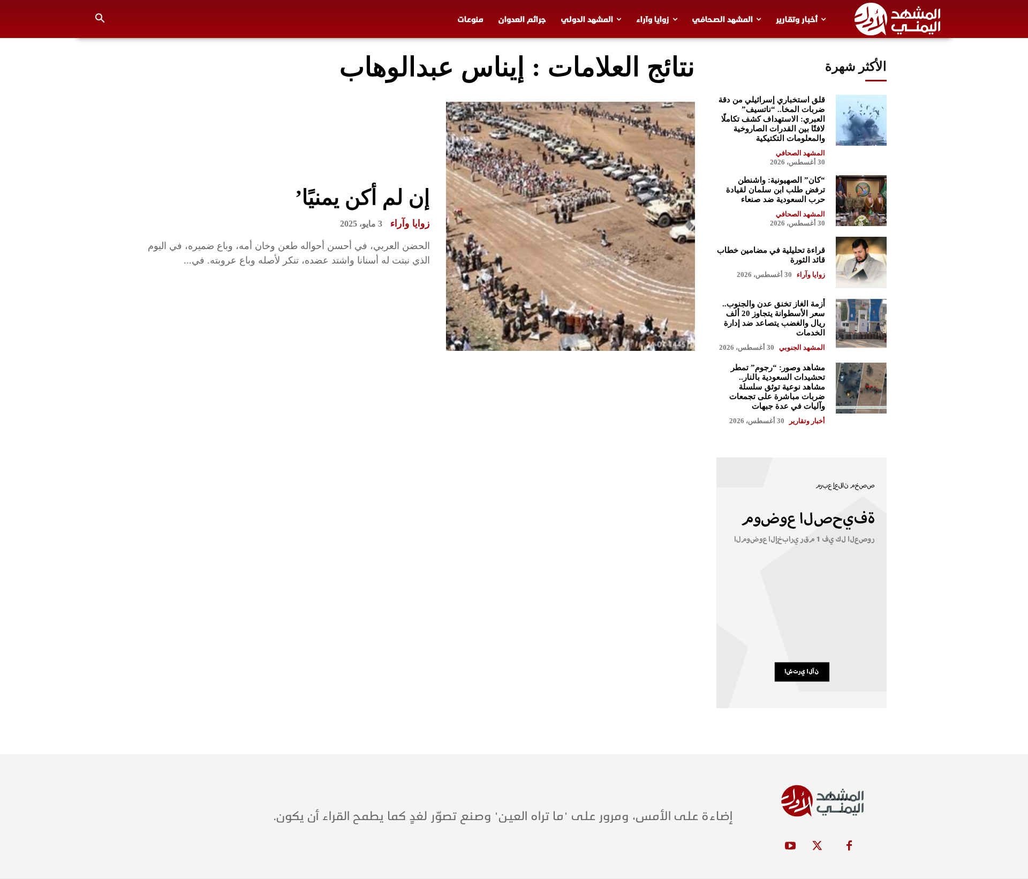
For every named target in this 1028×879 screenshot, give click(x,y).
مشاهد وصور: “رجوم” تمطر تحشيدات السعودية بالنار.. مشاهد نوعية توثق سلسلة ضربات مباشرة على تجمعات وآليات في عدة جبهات (777, 386)
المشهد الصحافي (800, 153)
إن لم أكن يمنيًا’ (362, 197)
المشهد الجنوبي (802, 347)
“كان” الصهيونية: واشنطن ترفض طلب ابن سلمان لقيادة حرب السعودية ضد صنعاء (775, 190)
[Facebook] (849, 846)
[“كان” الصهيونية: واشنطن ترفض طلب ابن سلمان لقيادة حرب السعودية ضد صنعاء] (861, 200)
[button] (100, 19)
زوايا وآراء (410, 223)
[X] (817, 846)
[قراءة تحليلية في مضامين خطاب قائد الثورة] (861, 262)
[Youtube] (790, 846)
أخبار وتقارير (807, 421)
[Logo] (897, 19)
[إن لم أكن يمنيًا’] (570, 226)
